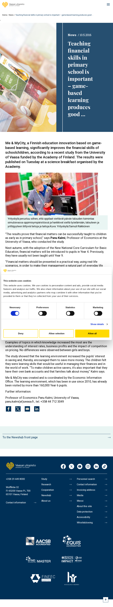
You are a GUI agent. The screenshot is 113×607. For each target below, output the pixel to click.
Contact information (16, 502)
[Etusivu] (21, 466)
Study (44, 479)
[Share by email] (27, 409)
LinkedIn (96, 467)
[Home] (13, 5)
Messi (80, 500)
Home (4, 15)
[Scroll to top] (105, 599)
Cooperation (47, 490)
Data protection (85, 511)
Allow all (92, 333)
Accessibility (83, 517)
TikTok (104, 467)
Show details (97, 324)
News (11, 15)
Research (46, 484)
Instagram (88, 467)
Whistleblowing (85, 522)
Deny (20, 333)
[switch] (42, 313)
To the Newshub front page (20, 437)
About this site (84, 506)
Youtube (79, 467)
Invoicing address (86, 490)
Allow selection (56, 333)
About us (45, 500)
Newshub (46, 495)
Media (80, 495)
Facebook (63, 467)
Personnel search (86, 479)
